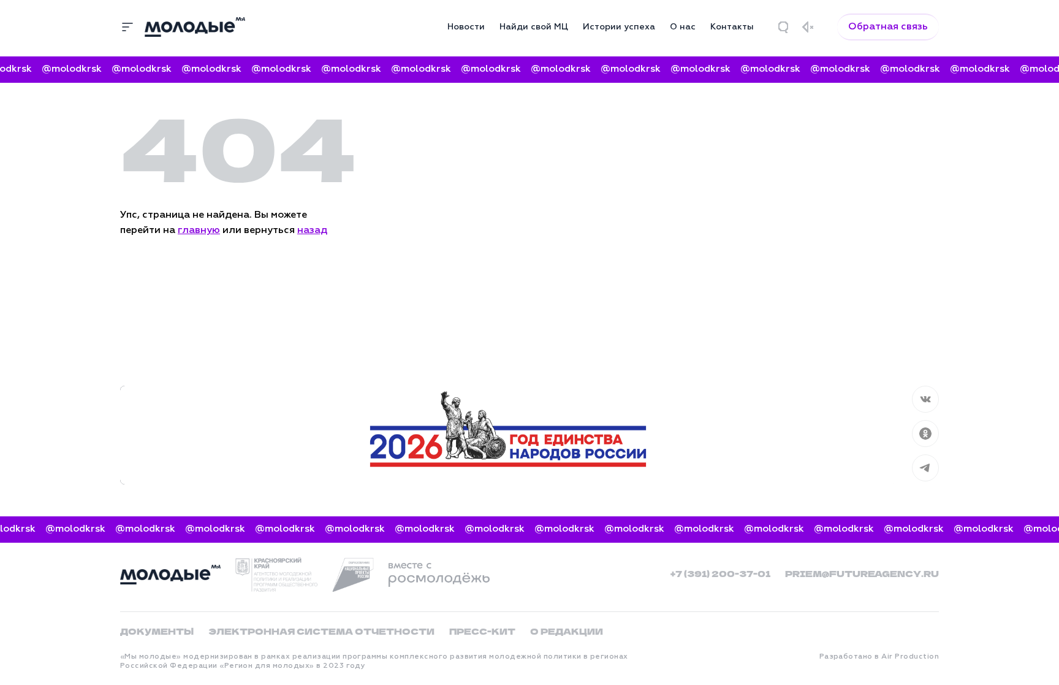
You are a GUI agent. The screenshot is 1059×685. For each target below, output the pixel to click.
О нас (683, 27)
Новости (466, 27)
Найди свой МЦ (533, 27)
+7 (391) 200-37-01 (720, 573)
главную (199, 230)
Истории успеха (619, 27)
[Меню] (127, 27)
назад (312, 230)
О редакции (566, 631)
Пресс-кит (482, 631)
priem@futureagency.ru (862, 573)
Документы (157, 631)
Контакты (732, 27)
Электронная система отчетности (321, 631)
